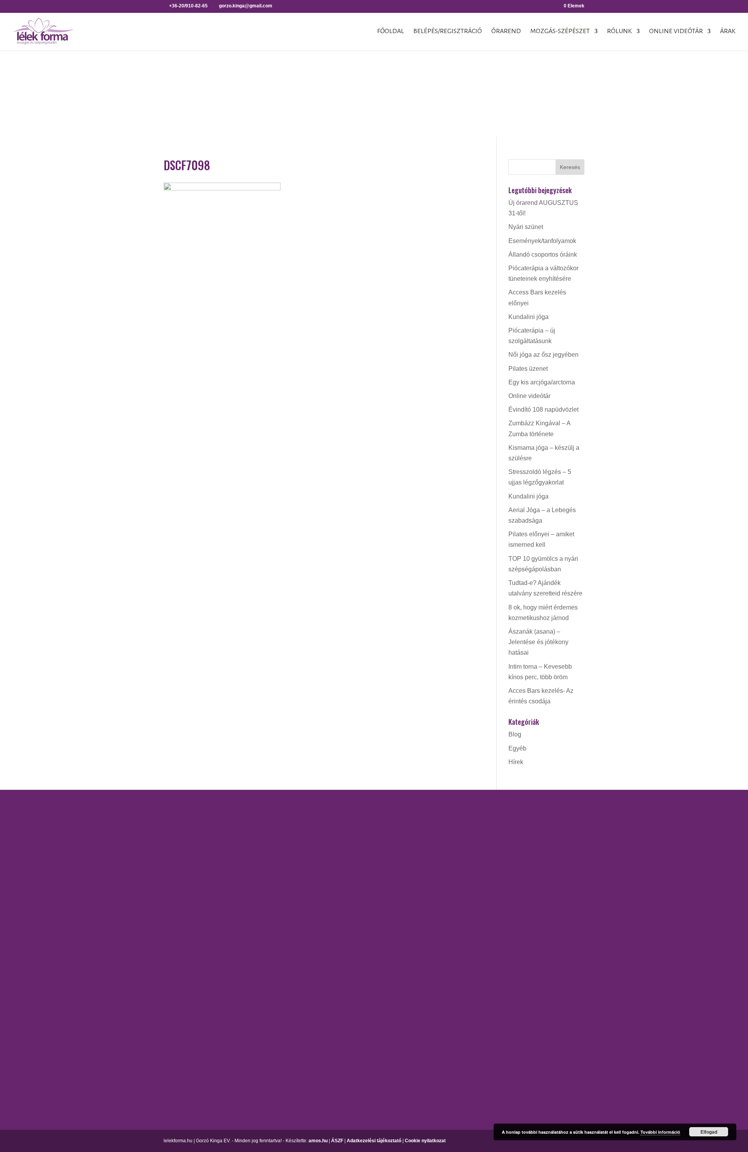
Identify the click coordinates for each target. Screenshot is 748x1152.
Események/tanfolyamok (542, 241)
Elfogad (708, 1131)
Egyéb (517, 748)
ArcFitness (462, 816)
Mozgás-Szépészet (560, 31)
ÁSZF (337, 1140)
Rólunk (619, 31)
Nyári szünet (525, 227)
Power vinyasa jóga (358, 898)
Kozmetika (578, 843)
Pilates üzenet (528, 368)
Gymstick (460, 843)
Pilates (456, 909)
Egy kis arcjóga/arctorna (541, 382)
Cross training (466, 830)
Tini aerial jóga (351, 937)
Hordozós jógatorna (358, 830)
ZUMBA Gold (465, 950)
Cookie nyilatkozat (425, 1140)
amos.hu (318, 1140)
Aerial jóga (346, 816)
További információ (660, 1132)
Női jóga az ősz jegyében (543, 354)
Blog (514, 734)
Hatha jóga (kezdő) (357, 871)
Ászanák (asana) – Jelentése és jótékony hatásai (538, 642)
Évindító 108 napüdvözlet (543, 409)
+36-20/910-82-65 (123, 930)
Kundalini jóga (528, 317)
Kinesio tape (581, 830)
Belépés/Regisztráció (447, 31)
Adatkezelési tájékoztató (374, 1140)
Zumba (457, 977)
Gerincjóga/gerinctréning (365, 843)
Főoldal (390, 31)
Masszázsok (581, 857)
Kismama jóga (351, 857)
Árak (728, 31)
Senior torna (464, 937)
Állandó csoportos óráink (542, 254)
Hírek (515, 762)
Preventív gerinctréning (479, 895)
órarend (506, 31)
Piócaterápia (581, 871)
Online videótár (676, 31)
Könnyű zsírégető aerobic (482, 857)
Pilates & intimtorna (474, 923)
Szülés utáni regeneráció (481, 964)
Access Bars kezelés (592, 816)
